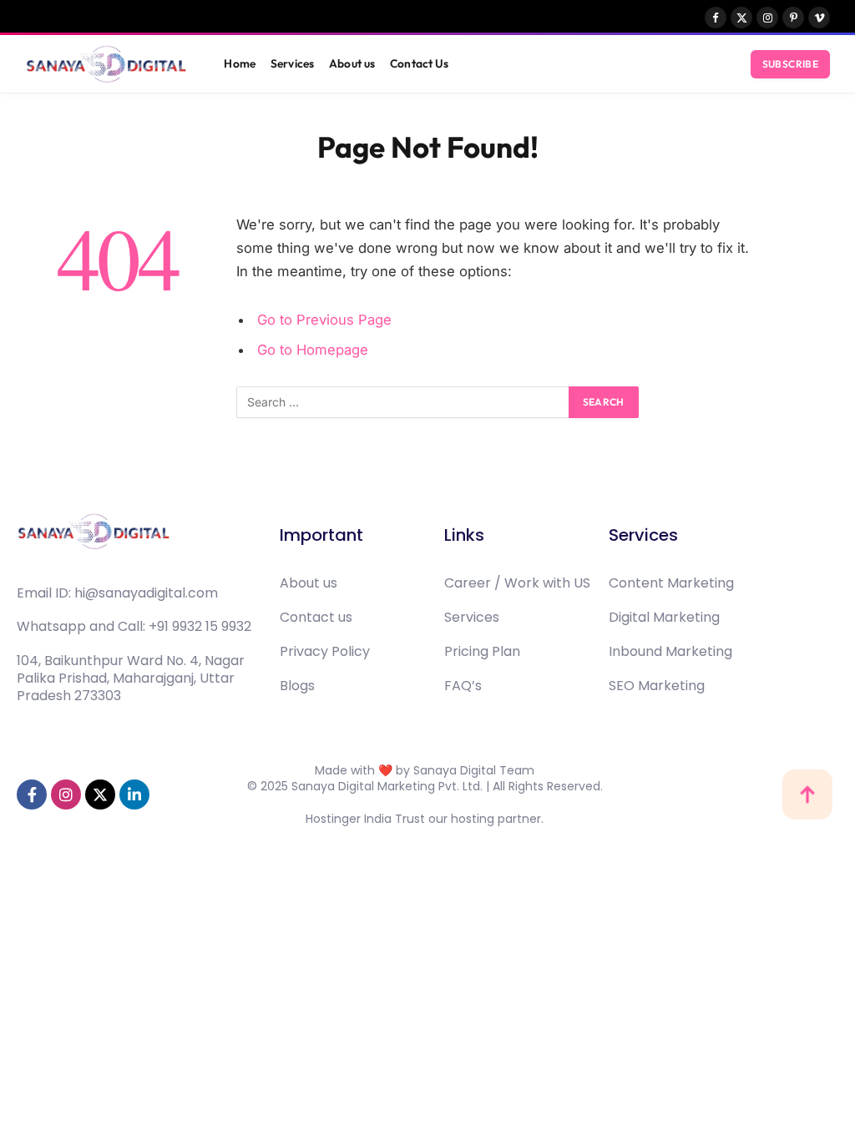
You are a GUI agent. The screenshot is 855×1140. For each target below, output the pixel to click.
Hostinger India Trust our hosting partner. (425, 818)
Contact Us (419, 63)
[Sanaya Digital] (106, 64)
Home (239, 63)
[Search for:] (403, 402)
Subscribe (790, 64)
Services (292, 63)
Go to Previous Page (324, 319)
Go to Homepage (312, 349)
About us (352, 63)
